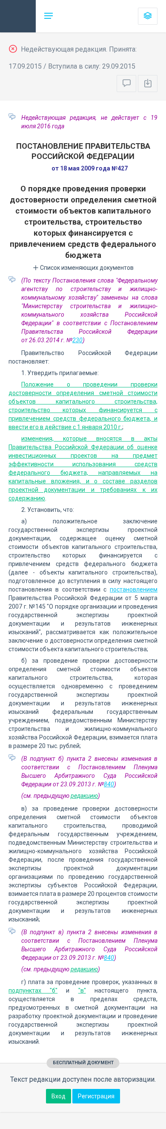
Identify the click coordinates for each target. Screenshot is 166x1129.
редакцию (84, 795)
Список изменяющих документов (86, 267)
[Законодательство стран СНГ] (18, 16)
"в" (82, 990)
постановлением (133, 589)
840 (109, 784)
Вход (59, 1096)
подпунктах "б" (33, 990)
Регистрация (96, 1096)
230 (77, 340)
